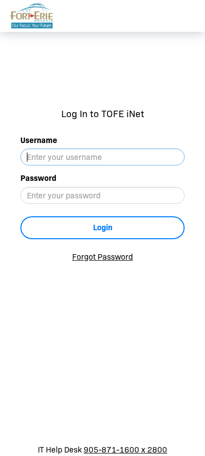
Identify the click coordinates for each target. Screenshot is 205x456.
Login (102, 227)
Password (38, 178)
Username (38, 140)
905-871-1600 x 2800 (125, 450)
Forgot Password (102, 257)
